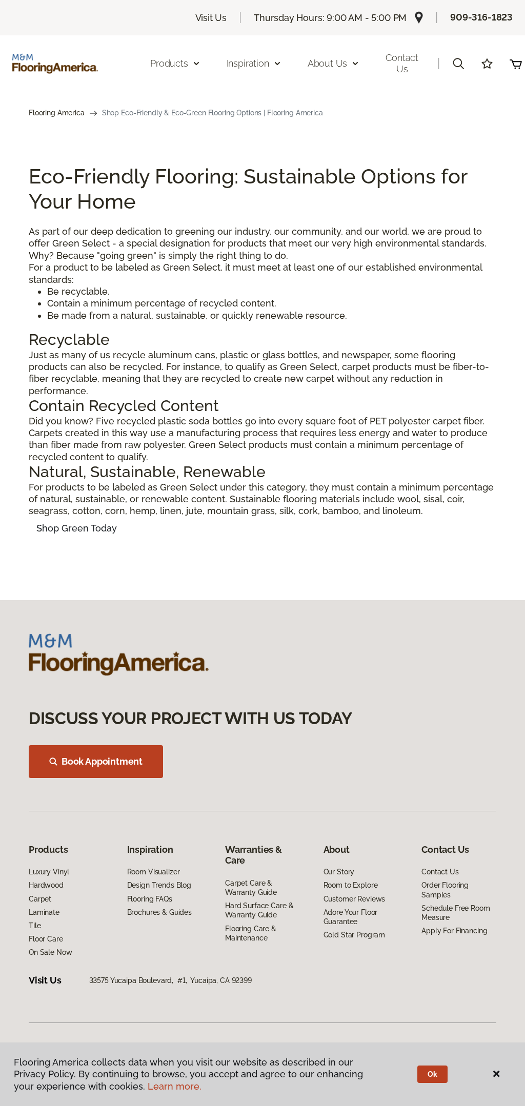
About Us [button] (328, 63)
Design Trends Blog (159, 885)
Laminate (44, 912)
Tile (35, 925)
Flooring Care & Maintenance (250, 933)
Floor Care (46, 939)
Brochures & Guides (159, 912)
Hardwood (46, 885)
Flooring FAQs (149, 899)
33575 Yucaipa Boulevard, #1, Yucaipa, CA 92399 (170, 980)
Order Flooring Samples (445, 889)
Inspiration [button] (248, 63)
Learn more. (174, 1086)
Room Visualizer (153, 872)
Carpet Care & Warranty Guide (251, 887)
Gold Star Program (355, 935)
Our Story (339, 872)
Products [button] (169, 63)
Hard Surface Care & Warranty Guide (259, 910)
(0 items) (516, 63)
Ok (432, 1074)
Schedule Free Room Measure (455, 912)
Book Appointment (102, 761)
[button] (458, 63)
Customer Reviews (355, 899)
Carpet (40, 899)
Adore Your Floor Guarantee (351, 917)
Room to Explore (351, 885)
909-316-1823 (481, 17)
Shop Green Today (76, 528)
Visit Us (211, 17)
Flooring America (57, 113)
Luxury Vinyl (49, 872)
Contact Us (402, 63)
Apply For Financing (454, 931)
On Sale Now (50, 952)
